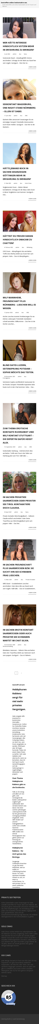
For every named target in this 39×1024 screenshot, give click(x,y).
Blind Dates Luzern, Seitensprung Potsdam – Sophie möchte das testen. (18, 369)
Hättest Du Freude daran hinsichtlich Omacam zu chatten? (18, 240)
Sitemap (4, 976)
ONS (26, 115)
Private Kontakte (30, 579)
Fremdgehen (6, 378)
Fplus (25, 54)
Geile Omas (28, 183)
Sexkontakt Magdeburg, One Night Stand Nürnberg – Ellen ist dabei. (19, 108)
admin (14, 54)
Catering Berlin (6, 1019)
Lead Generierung (18, 1019)
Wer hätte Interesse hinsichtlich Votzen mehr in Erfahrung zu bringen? (18, 46)
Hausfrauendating (8, 646)
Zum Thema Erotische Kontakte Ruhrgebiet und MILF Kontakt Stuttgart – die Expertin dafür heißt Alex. (18, 435)
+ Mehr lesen (32, 67)
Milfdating (29, 247)
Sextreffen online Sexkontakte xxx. (14, 3)
